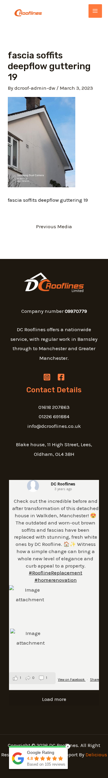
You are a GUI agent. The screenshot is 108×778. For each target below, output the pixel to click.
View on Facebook (72, 680)
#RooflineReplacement (55, 573)
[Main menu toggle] (95, 11)
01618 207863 (54, 407)
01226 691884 (54, 416)
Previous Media (54, 226)
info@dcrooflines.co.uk (54, 426)
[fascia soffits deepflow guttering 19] (41, 141)
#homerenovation (55, 580)
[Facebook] (61, 377)
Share (94, 680)
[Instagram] (47, 377)
